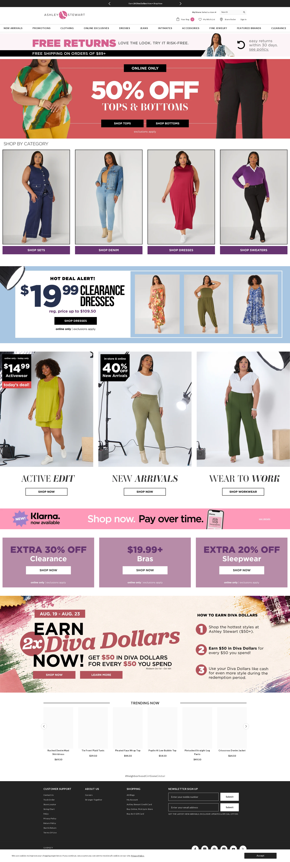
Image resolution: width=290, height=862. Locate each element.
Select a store (208, 12)
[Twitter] (243, 849)
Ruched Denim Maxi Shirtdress (58, 752)
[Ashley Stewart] (36, 202)
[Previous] (109, 4)
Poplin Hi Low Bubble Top (162, 750)
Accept (260, 855)
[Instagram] (204, 849)
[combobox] (230, 12)
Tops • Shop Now (145, 3)
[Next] (181, 4)
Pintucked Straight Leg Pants (197, 752)
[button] (44, 726)
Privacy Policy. (137, 855)
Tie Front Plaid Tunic (93, 750)
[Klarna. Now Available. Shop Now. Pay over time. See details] (145, 518)
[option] (145, 4)
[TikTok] (223, 849)
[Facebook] (195, 849)
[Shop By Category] (145, 144)
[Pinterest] (214, 849)
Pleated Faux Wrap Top (127, 750)
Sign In (243, 19)
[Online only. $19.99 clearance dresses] (145, 304)
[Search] (233, 12)
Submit (230, 796)
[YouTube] (233, 849)
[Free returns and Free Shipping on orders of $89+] (145, 45)
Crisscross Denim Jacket (232, 750)
